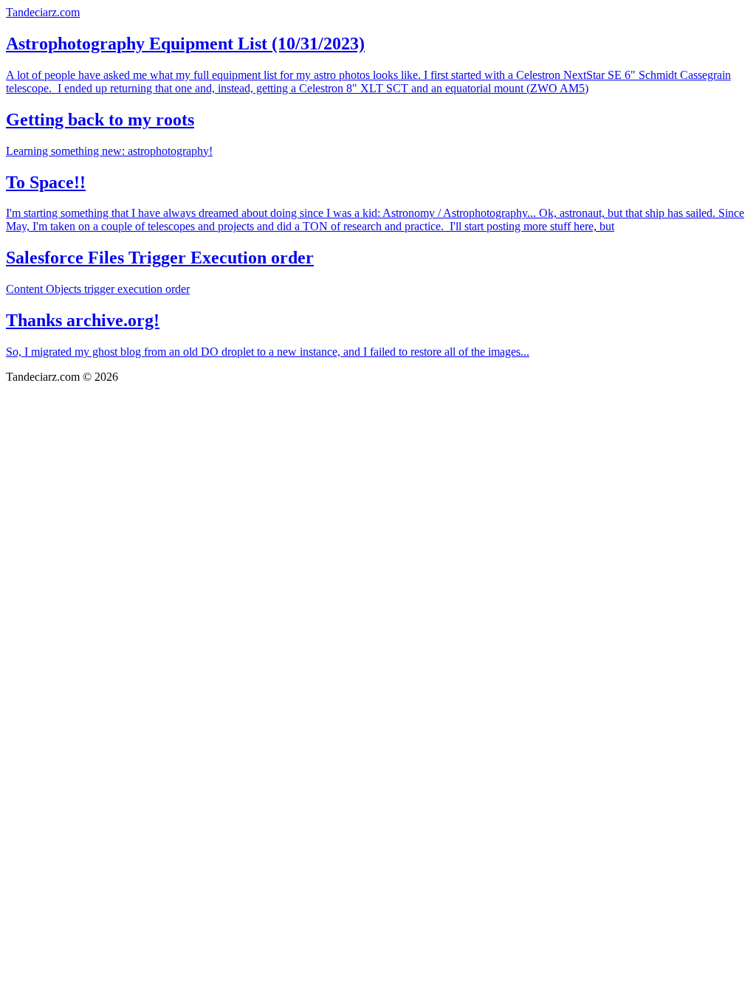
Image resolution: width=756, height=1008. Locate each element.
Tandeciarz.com (43, 12)
